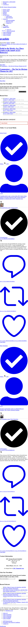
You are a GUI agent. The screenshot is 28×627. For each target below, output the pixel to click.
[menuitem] (15, 2)
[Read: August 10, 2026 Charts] (9, 102)
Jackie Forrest (14, 207)
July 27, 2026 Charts (8, 110)
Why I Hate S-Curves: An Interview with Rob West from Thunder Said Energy (15, 590)
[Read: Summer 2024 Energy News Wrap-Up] (15, 594)
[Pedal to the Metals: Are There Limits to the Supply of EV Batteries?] (14, 45)
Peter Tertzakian (14, 419)
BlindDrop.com (9, 610)
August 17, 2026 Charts (8, 100)
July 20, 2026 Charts (8, 113)
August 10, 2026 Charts (8, 103)
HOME (5, 3)
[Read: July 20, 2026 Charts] (9, 112)
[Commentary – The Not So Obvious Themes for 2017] (13, 66)
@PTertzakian (3, 448)
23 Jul (7, 238)
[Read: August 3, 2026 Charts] (9, 105)
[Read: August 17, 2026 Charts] (9, 98)
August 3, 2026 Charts (8, 106)
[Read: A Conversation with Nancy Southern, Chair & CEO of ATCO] (15, 600)
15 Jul (7, 450)
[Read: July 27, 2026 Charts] (9, 108)
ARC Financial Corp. (18, 568)
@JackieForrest (3, 237)
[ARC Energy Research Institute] (8, 7)
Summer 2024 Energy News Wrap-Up (12, 596)
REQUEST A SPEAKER (9, 1)
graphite (4, 38)
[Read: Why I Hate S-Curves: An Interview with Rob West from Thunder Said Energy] (15, 588)
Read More (2, 80)
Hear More (2, 64)
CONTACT (6, 4)
